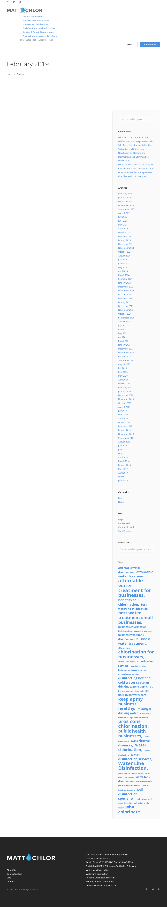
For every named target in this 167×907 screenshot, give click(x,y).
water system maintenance (130, 773)
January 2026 (124, 197)
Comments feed (126, 527)
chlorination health (127, 662)
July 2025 (122, 216)
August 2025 (124, 212)
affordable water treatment (135, 574)
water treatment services (129, 785)
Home (9, 74)
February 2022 (125, 298)
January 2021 (124, 344)
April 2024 (123, 271)
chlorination (123, 648)
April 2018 (123, 457)
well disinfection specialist (130, 794)
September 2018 (126, 437)
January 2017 (124, 480)
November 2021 (126, 309)
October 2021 (124, 313)
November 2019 (126, 399)
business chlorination (132, 627)
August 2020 (124, 364)
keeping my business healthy (130, 703)
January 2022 (124, 302)
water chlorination (132, 747)
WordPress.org (125, 530)
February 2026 (125, 193)
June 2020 (123, 372)
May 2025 (123, 224)
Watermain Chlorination (36, 20)
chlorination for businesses (136, 654)
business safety (125, 631)
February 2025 (125, 236)
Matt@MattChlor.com (104, 866)
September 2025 (126, 209)
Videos (42, 40)
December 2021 (125, 306)
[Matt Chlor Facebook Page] (8, 1)
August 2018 (124, 441)
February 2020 (125, 387)
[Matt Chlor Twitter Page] (14, 1)
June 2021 (123, 329)
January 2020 (124, 391)
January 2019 (124, 430)
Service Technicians (33, 16)
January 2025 (124, 240)
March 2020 (123, 383)
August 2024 (124, 255)
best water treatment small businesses (135, 617)
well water (141, 799)
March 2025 (123, 232)
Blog (51, 40)
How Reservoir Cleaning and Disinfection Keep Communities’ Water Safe (133, 156)
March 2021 (123, 341)
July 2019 (122, 410)
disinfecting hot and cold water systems (134, 680)
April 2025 (123, 228)
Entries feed (124, 523)
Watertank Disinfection (35, 24)
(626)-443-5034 (104, 858)
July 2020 (122, 368)
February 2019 (125, 426)
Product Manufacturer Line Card (40, 35)
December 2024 (125, 243)
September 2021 (126, 317)
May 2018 (123, 453)
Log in (121, 519)
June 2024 (123, 263)
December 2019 (125, 395)
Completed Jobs (28, 40)
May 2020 (123, 375)
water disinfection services (134, 756)
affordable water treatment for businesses (134, 587)
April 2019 (123, 418)
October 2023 (124, 294)
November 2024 (126, 247)
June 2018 (123, 449)
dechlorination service (128, 674)
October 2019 (124, 403)
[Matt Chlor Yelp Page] (20, 1)
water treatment (144, 781)
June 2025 (123, 220)
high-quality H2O (141, 691)
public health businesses (132, 733)
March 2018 (123, 461)
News (121, 501)
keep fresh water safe (132, 695)
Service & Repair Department (38, 32)
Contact (11, 881)
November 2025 (126, 205)
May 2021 (123, 333)
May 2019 (123, 414)
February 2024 (125, 278)
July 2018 (122, 445)
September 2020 (126, 360)
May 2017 (123, 468)
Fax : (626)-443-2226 (123, 862)
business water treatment (134, 641)
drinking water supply (132, 686)
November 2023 (126, 290)
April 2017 (123, 472)
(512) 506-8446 (106, 862)
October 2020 (124, 356)
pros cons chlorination (132, 723)
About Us (11, 869)
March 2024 (123, 275)
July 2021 (122, 325)
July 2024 (122, 259)
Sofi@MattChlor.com (126, 866)
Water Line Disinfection (132, 765)
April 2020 (123, 379)
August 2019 (124, 406)
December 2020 (125, 348)
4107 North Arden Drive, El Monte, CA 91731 (107, 854)
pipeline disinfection (139, 717)
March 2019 (123, 422)
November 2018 (126, 434)
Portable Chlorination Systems (39, 28)
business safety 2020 (143, 631)
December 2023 (125, 286)
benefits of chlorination (128, 602)
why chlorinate (129, 809)
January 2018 (124, 465)
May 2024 (123, 267)
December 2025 (125, 201)
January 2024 (124, 282)
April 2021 (123, 337)
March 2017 (123, 476)
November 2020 (126, 352)
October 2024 (124, 251)
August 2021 (124, 321)
